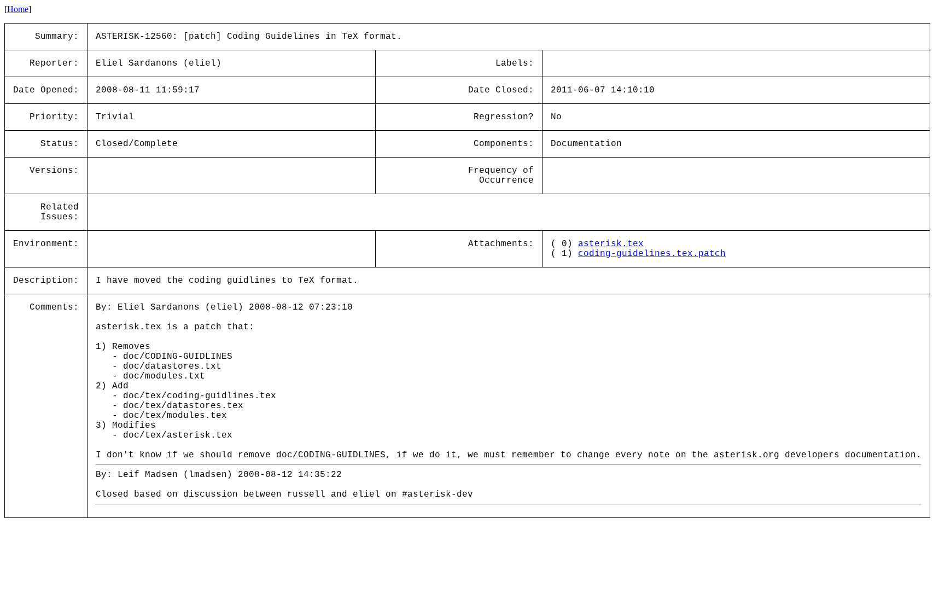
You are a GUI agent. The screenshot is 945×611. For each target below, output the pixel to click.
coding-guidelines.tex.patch (652, 254)
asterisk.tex (611, 244)
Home (17, 9)
